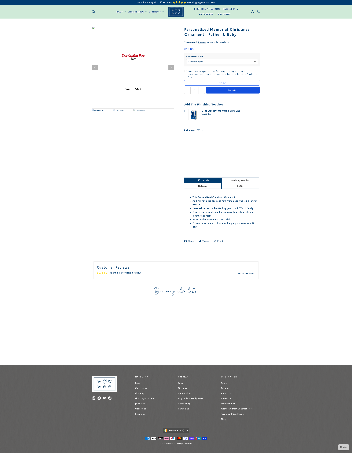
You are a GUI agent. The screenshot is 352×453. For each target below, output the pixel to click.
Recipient (224, 14)
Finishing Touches (240, 180)
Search (224, 383)
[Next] (171, 67)
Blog (223, 419)
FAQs (240, 186)
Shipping (202, 42)
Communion (184, 393)
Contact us (227, 398)
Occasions (206, 14)
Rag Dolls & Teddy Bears (190, 398)
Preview (222, 83)
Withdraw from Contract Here (237, 408)
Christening (136, 11)
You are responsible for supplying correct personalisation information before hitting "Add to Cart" (223, 74)
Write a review (246, 273)
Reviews (225, 388)
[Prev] (95, 67)
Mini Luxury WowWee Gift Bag (220, 110)
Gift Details (202, 180)
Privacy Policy (228, 403)
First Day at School (207, 8)
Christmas (183, 408)
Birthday (155, 11)
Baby (119, 11)
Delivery (202, 186)
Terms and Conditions (232, 413)
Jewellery (229, 8)
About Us (226, 393)
